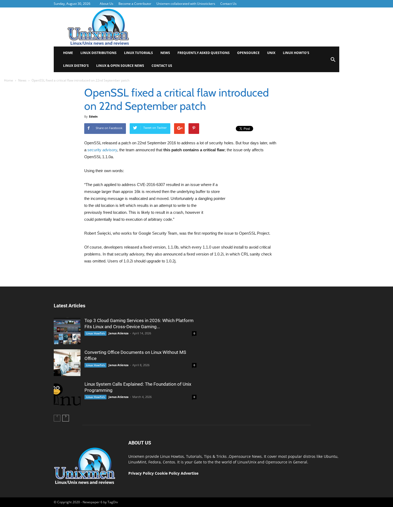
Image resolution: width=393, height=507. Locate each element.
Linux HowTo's (95, 333)
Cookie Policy (168, 473)
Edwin (93, 116)
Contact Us (228, 3)
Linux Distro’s (76, 65)
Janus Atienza (119, 333)
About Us (106, 3)
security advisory (102, 150)
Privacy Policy (141, 473)
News (165, 53)
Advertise (189, 473)
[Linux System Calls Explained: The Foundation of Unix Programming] (67, 394)
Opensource (248, 53)
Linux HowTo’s (296, 53)
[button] (332, 61)
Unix (271, 53)
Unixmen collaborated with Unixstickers (185, 3)
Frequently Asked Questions (204, 53)
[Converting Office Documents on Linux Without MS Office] (67, 362)
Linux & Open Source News (120, 65)
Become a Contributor (134, 3)
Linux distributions (98, 53)
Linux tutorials (138, 53)
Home (68, 53)
